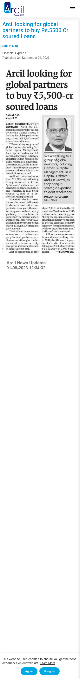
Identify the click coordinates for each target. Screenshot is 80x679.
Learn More (47, 663)
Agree (29, 671)
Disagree (49, 671)
